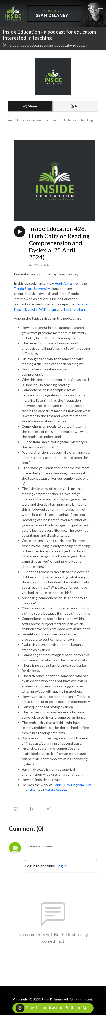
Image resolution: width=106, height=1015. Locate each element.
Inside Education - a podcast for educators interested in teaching (49, 35)
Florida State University (32, 288)
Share (32, 106)
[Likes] (16, 809)
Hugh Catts (64, 283)
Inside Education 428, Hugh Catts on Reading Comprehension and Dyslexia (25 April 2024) (59, 243)
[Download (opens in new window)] (32, 808)
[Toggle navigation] (100, 7)
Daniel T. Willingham (40, 309)
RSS (78, 106)
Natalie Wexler (56, 790)
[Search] (90, 7)
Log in (61, 865)
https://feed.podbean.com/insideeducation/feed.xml (48, 45)
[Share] (49, 809)
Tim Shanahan (74, 309)
